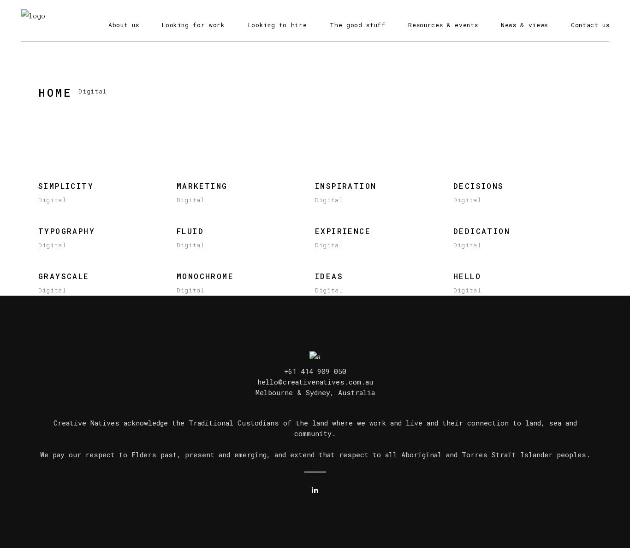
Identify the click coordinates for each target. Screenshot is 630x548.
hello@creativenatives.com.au (315, 381)
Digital (52, 200)
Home (55, 92)
